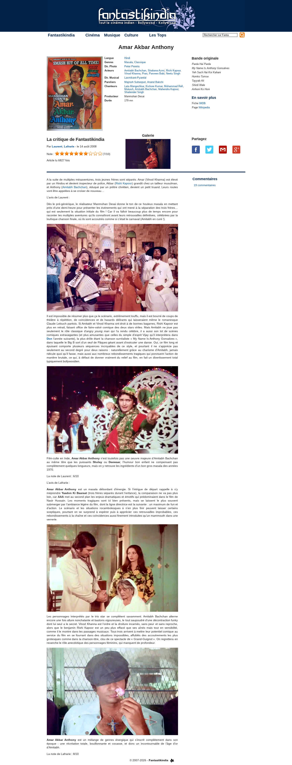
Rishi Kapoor (173, 70)
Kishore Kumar (154, 86)
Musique (112, 35)
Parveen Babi (156, 73)
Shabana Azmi (156, 70)
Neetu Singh (173, 73)
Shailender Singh (134, 92)
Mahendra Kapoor (168, 89)
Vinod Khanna (132, 73)
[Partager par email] (223, 149)
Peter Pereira (131, 66)
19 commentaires (205, 185)
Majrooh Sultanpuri (135, 82)
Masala (128, 62)
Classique (140, 62)
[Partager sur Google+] (236, 149)
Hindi (127, 58)
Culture (131, 35)
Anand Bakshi (155, 82)
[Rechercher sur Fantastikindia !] (242, 34)
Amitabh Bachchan (135, 70)
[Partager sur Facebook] (196, 149)
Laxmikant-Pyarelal (135, 77)
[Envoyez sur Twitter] (209, 149)
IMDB (202, 103)
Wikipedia (204, 107)
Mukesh (128, 89)
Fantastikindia (61, 35)
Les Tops (157, 35)
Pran (144, 73)
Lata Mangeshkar (134, 86)
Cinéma (92, 35)
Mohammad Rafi (173, 86)
